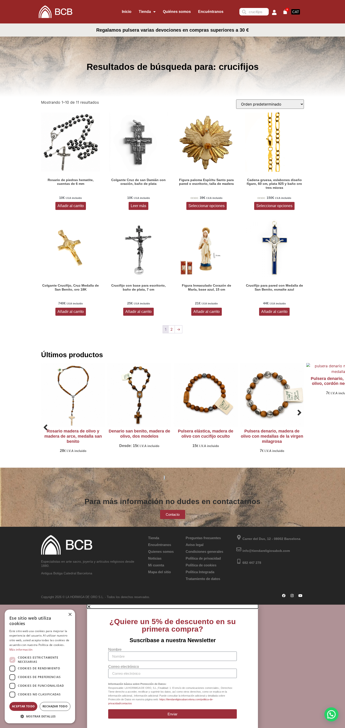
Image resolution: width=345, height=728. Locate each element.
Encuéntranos (210, 12)
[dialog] (40, 666)
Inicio (126, 12)
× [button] (70, 614)
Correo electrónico (123, 667)
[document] (172, 666)
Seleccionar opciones (206, 206)
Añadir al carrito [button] (71, 206)
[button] (331, 714)
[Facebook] (284, 595)
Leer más (138, 206)
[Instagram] (292, 595)
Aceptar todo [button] (23, 706)
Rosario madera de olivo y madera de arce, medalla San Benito (73, 436)
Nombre (115, 650)
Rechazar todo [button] (55, 706)
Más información (21, 650)
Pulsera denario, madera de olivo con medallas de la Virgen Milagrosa (272, 436)
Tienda (145, 12)
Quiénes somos (177, 12)
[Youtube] (300, 595)
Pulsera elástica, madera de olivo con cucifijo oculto (205, 434)
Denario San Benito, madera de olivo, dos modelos (139, 434)
